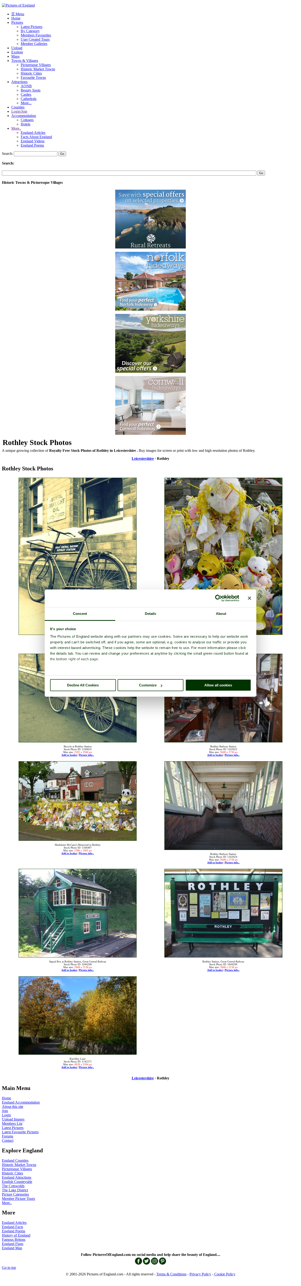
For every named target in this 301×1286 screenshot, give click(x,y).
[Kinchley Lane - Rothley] (78, 1014)
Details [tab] (150, 614)
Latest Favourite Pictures (20, 1132)
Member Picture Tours (18, 1199)
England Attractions (16, 1177)
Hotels (25, 124)
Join (5, 1111)
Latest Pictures (31, 27)
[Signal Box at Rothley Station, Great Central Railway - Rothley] (78, 912)
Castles (26, 94)
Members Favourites (36, 35)
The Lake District (15, 1190)
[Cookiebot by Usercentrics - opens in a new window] (218, 598)
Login (6, 1115)
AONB (26, 86)
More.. (16, 128)
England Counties (15, 1160)
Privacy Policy (200, 1274)
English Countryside (17, 1182)
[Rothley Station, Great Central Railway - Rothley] (223, 912)
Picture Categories (15, 1194)
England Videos (32, 141)
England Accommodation (21, 1102)
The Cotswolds (13, 1186)
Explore (17, 52)
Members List (12, 1124)
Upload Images (13, 1119)
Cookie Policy (224, 1274)
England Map (12, 1248)
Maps (15, 56)
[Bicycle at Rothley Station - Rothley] (78, 555)
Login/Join (19, 111)
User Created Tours (35, 39)
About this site (12, 1107)
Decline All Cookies (83, 685)
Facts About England (36, 137)
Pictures (17, 22)
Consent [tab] (80, 614)
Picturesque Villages (36, 65)
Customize (148, 685)
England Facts (12, 1227)
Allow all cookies (218, 685)
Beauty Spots (30, 90)
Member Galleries (34, 44)
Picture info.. (86, 754)
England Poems (32, 145)
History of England (16, 1235)
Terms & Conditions (171, 1274)
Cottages (27, 120)
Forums (7, 1136)
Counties (17, 107)
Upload (16, 48)
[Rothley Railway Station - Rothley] (223, 697)
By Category (30, 31)
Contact (7, 1140)
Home (15, 18)
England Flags (12, 1244)
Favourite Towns (33, 78)
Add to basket (69, 754)
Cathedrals (28, 99)
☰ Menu (17, 14)
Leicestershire (143, 459)
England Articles (33, 133)
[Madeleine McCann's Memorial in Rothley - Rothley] (223, 555)
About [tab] (221, 614)
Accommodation (23, 116)
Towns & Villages (24, 61)
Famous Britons (13, 1240)
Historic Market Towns (38, 69)
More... (26, 103)
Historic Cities (31, 73)
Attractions (19, 82)
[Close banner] (249, 598)
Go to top (9, 1268)
